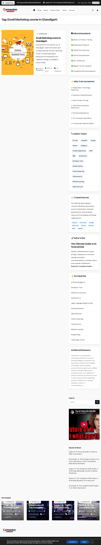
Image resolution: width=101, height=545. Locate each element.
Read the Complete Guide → (82, 266)
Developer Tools (78, 161)
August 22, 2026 (11, 511)
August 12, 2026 (87, 511)
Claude (93, 140)
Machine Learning (78, 181)
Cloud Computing (78, 171)
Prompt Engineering (79, 151)
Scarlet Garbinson (40, 69)
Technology (43, 34)
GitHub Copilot (78, 166)
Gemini (75, 145)
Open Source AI (78, 187)
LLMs (90, 151)
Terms (64, 10)
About (46, 10)
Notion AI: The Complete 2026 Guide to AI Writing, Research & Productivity (83, 479)
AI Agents (84, 145)
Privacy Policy (55, 10)
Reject (84, 542)
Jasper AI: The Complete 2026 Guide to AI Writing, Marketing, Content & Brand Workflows (83, 471)
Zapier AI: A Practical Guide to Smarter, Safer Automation (12, 509)
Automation (83, 156)
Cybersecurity (77, 176)
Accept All (72, 542)
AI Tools (75, 140)
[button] (93, 10)
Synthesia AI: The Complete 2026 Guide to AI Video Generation (83, 487)
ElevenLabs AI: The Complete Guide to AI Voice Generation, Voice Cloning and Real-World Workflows (84, 461)
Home (39, 10)
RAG (74, 156)
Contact (72, 10)
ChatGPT (84, 140)
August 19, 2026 (36, 511)
